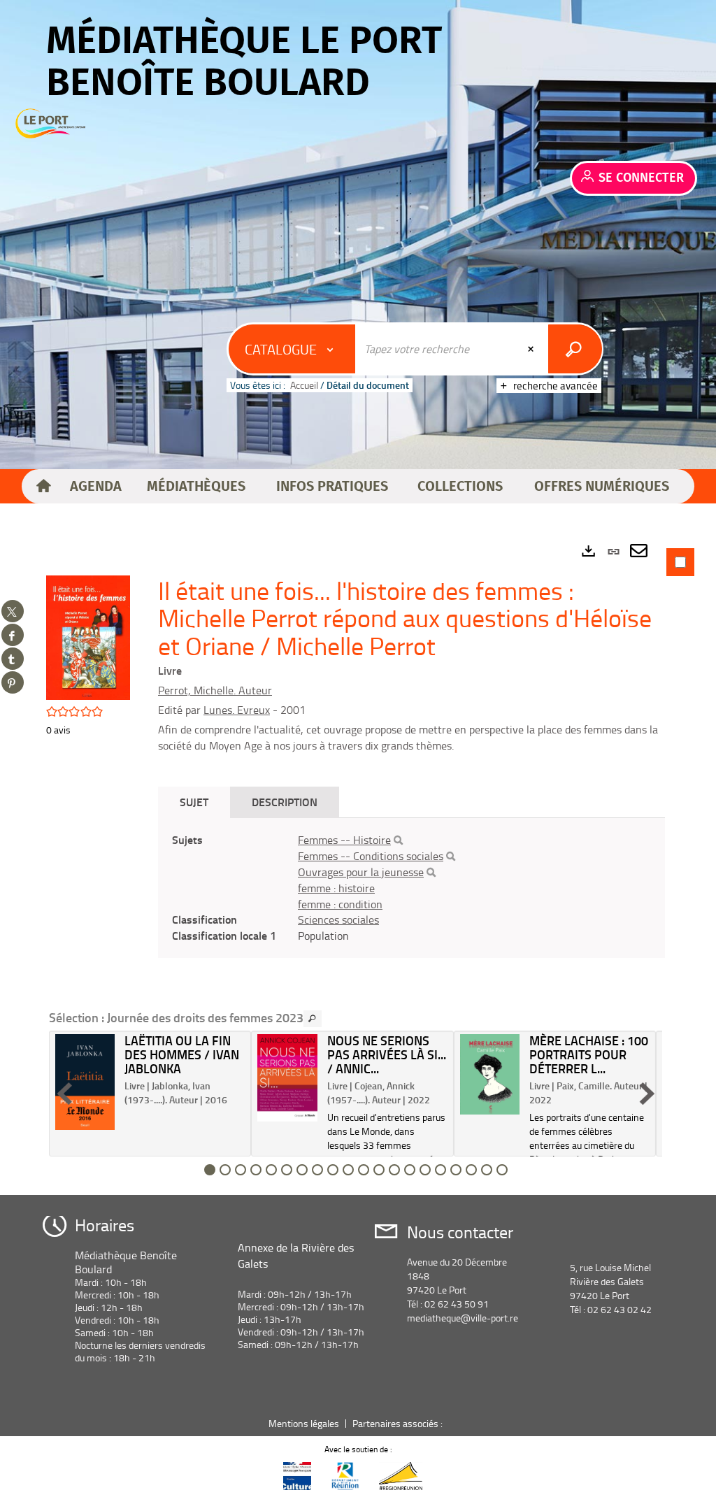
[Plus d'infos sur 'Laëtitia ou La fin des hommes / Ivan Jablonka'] (84, 1082)
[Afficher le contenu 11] (363, 1169)
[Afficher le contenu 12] (379, 1169)
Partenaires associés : (398, 1423)
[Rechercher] (398, 840)
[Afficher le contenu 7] (302, 1169)
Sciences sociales (338, 919)
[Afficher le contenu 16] (440, 1169)
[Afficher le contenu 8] (317, 1169)
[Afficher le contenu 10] (348, 1169)
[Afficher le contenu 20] (502, 1169)
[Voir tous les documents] (312, 1018)
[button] (95, 486)
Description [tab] (284, 802)
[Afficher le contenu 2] (225, 1169)
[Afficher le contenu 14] (409, 1169)
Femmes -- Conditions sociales (370, 856)
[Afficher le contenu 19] (486, 1169)
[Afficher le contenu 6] (286, 1169)
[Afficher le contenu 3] (240, 1169)
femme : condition (340, 904)
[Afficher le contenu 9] (332, 1169)
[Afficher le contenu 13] (394, 1169)
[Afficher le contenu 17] (455, 1169)
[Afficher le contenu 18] (471, 1169)
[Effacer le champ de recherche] (532, 348)
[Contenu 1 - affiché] (209, 1169)
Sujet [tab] (194, 802)
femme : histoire (336, 888)
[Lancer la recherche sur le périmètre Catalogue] (575, 348)
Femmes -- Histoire (344, 839)
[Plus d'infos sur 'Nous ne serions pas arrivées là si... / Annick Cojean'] (287, 1077)
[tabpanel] (358, 863)
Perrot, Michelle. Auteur (215, 690)
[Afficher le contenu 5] (271, 1169)
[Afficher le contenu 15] (425, 1169)
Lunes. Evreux (236, 709)
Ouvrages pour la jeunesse (361, 872)
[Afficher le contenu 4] (256, 1169)
